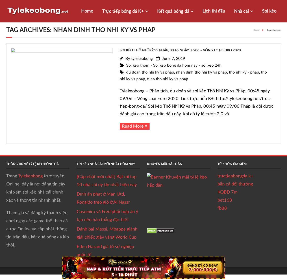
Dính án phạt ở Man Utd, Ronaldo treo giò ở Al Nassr (103, 198)
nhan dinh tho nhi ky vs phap (201, 72)
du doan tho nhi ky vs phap (150, 72)
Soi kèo (269, 11)
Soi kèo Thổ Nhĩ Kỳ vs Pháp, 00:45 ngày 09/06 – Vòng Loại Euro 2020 (180, 50)
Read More (133, 126)
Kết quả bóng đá (173, 11)
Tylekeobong (30, 176)
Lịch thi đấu (213, 11)
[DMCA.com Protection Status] (160, 232)
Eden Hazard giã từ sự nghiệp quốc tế (105, 250)
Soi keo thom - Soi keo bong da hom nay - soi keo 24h (174, 65)
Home (87, 11)
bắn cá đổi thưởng (235, 184)
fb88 (222, 208)
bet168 (224, 200)
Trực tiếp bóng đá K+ (123, 11)
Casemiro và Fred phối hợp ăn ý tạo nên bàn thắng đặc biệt (107, 215)
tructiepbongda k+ (235, 176)
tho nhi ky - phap (244, 72)
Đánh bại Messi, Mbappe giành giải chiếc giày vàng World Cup (107, 233)
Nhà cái (241, 11)
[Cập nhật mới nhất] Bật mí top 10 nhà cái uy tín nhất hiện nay (107, 180)
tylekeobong (142, 59)
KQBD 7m (227, 192)
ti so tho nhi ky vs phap (167, 79)
